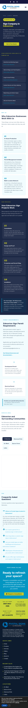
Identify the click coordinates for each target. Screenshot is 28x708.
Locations (9, 15)
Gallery (6, 651)
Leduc (5, 448)
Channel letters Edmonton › (9, 103)
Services (6, 648)
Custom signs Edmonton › (9, 87)
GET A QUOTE (7, 615)
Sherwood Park (18, 439)
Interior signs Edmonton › (9, 95)
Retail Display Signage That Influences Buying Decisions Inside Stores (14, 677)
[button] (25, 7)
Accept (4, 705)
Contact (6, 658)
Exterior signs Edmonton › (9, 64)
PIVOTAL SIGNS (20, 611)
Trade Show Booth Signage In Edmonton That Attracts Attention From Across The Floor (14, 672)
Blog (5, 653)
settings (17, 702)
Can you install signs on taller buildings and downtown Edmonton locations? (13, 544)
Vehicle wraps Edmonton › (9, 72)
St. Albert (6, 443)
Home (4, 15)
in (20, 605)
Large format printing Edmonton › (11, 79)
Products (6, 646)
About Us (6, 656)
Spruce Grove (16, 443)
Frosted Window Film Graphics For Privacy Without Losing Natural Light (13, 667)
